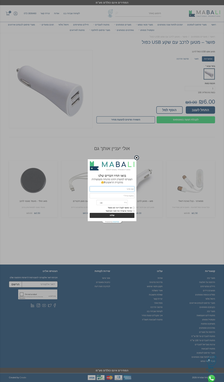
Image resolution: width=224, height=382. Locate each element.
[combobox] (100, 203)
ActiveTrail (116, 221)
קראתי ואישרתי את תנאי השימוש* (119, 211)
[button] (112, 215)
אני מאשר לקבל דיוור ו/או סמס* (120, 208)
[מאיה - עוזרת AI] (211, 364)
